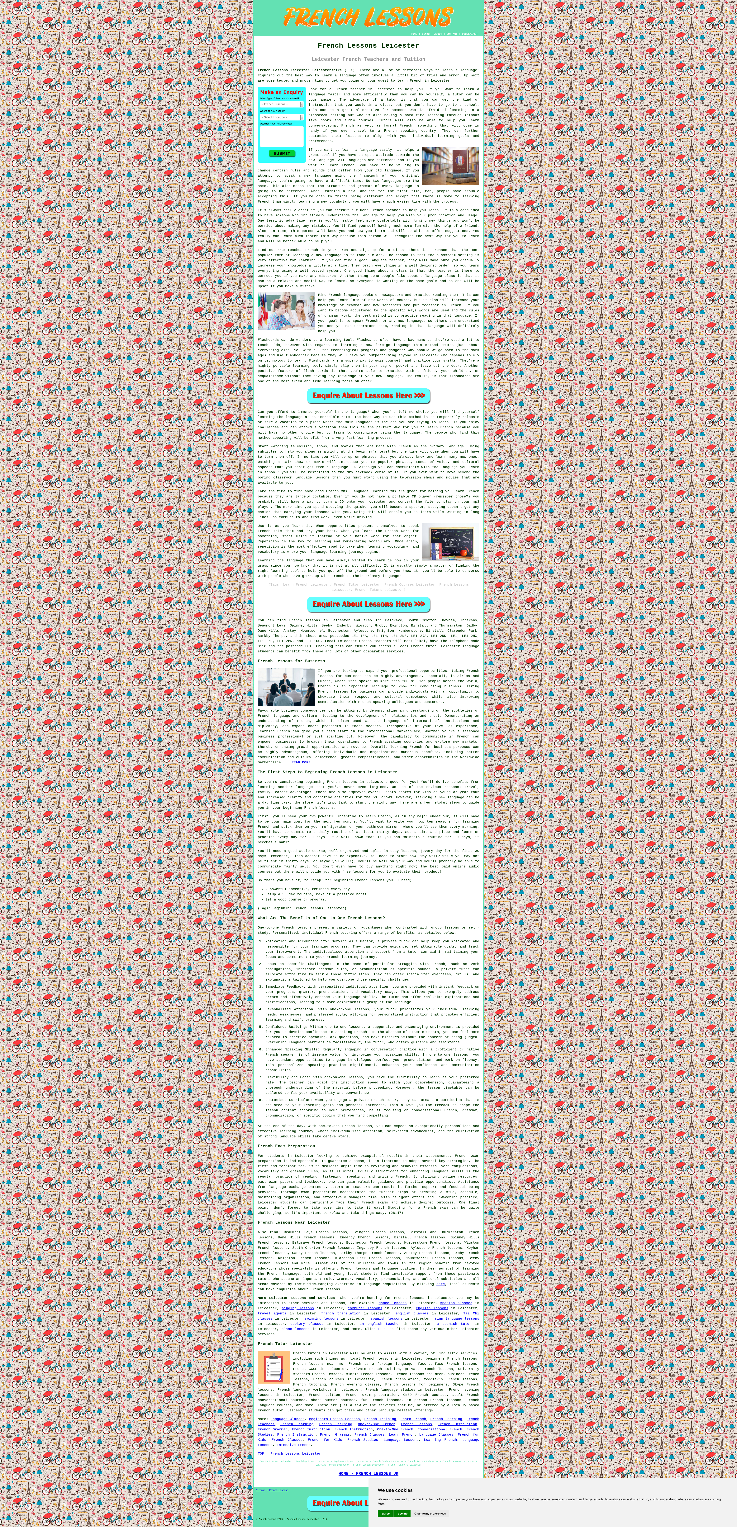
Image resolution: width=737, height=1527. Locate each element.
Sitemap (260, 1490)
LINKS (426, 34)
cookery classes (307, 1324)
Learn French (413, 1419)
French (324, 686)
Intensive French (294, 1445)
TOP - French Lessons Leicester (289, 1454)
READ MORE (301, 762)
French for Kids (325, 1440)
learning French (274, 731)
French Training (380, 1419)
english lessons (432, 1308)
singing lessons (298, 1308)
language (368, 150)
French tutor (270, 1410)
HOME (414, 34)
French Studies (362, 1440)
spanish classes (456, 1303)
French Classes (369, 1435)
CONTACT (452, 34)
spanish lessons (386, 1319)
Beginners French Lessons (334, 1419)
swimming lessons (322, 1319)
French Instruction (457, 1424)
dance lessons (393, 1303)
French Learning (446, 1419)
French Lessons (416, 1424)
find (274, 1232)
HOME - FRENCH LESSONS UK (368, 1473)
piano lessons (296, 1329)
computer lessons (365, 1308)
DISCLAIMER (469, 34)
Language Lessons (401, 1440)
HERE (382, 1329)
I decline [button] (402, 1513)
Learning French (440, 1440)
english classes (412, 1313)
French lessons (304, 620)
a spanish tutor (454, 1324)
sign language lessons (457, 1319)
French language (283, 1274)
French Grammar (273, 1429)
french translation (340, 1313)
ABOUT (438, 34)
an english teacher (380, 1324)
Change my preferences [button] (430, 1513)
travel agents (272, 1313)
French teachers (375, 641)
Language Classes (288, 1419)
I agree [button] (385, 1513)
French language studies (390, 1390)
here (440, 1284)
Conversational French (440, 1429)
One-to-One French (376, 1424)
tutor (458, 94)
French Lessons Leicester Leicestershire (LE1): (307, 70)
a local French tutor (414, 646)
